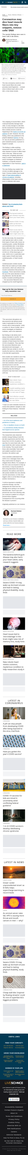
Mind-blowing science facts (19, 1075)
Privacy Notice (20, 304)
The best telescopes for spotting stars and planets (8, 1075)
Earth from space (20, 1045)
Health (3, 14)
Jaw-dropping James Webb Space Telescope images (8, 1057)
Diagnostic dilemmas (8, 1047)
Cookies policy (14, 1122)
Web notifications (14, 1128)
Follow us (14, 78)
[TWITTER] (12, 515)
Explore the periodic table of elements (8, 1061)
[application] (14, 190)
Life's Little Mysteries (8, 1045)
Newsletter (22, 78)
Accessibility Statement (14, 1107)
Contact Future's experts (14, 1110)
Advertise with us (14, 1125)
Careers (14, 1131)
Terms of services (19, 303)
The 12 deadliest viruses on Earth (14, 425)
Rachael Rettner (12, 39)
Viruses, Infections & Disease (14, 14)
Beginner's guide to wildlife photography (19, 1071)
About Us (14, 1113)
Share (6, 78)
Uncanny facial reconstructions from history (19, 1061)
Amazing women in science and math (19, 1056)
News (22, 42)
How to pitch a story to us (14, 1138)
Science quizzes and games (8, 1071)
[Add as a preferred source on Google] (14, 1099)
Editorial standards (14, 1135)
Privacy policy (14, 1119)
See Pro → (16, 2)
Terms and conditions (14, 1116)
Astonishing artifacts (19, 1047)
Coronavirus (5, 15)
